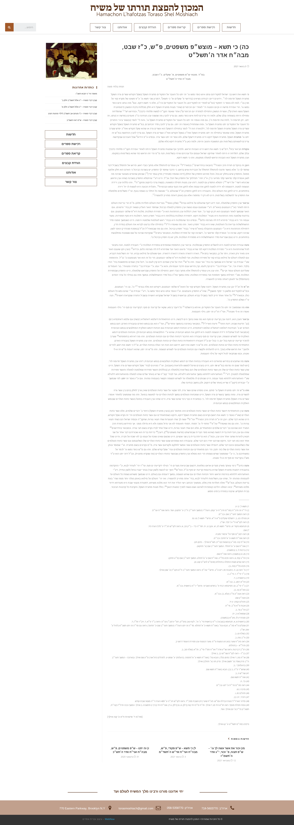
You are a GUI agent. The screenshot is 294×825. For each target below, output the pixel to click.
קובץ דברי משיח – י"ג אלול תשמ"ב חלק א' (79, 106)
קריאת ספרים (177, 27)
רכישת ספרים (206, 27)
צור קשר (100, 27)
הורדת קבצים (147, 27)
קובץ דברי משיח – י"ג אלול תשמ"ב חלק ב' (79, 100)
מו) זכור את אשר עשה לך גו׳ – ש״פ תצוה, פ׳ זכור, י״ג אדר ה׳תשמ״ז (226, 752)
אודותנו (122, 27)
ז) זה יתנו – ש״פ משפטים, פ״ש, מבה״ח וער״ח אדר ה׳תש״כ (130, 750)
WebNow (110, 819)
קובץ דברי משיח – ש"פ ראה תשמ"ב (82, 120)
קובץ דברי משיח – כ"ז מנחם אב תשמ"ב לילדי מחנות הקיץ (72, 113)
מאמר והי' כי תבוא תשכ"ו (86, 93)
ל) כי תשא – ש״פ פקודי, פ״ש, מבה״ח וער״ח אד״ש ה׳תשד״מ (178, 750)
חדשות (231, 27)
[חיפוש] (9, 27)
